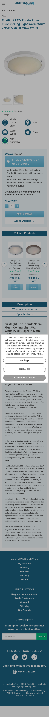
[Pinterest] (34, 657)
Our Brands (24, 610)
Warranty (24, 575)
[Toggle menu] (3, 3)
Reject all (24, 369)
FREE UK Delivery (23, 159)
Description (24, 304)
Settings (24, 360)
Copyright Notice (34, 693)
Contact (24, 602)
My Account (24, 563)
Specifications (25, 314)
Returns (24, 571)
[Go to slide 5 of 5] (4, 264)
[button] (24, 111)
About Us (7, 691)
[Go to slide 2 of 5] (44, 264)
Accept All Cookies (24, 377)
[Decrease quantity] (9, 287)
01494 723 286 (27, 671)
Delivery (24, 567)
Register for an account (24, 594)
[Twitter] (24, 657)
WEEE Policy (13, 693)
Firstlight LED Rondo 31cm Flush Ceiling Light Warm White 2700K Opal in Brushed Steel (33, 264)
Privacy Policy (21, 691)
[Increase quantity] (21, 287)
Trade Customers (24, 598)
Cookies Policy (38, 691)
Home (24, 579)
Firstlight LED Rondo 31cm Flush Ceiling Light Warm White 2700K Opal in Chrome (15, 264)
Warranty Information (24, 309)
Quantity (11, 201)
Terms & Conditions (25, 695)
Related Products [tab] (24, 233)
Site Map (24, 606)
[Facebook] (15, 657)
